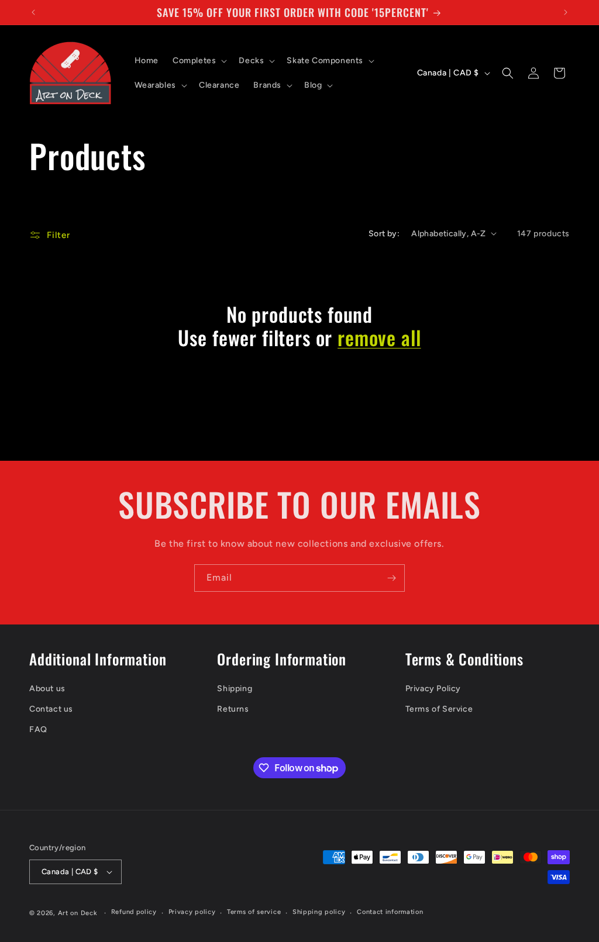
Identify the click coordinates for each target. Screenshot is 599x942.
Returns (233, 709)
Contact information (390, 912)
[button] (199, 61)
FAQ (38, 729)
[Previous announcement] (33, 12)
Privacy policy (192, 912)
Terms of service (254, 912)
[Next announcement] (566, 12)
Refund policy (134, 912)
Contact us (51, 709)
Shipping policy (319, 912)
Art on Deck (78, 913)
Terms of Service (439, 709)
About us (47, 688)
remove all (379, 338)
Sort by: (384, 234)
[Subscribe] (391, 578)
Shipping (234, 688)
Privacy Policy (433, 688)
